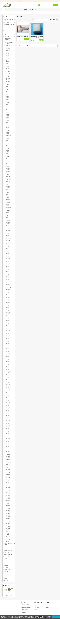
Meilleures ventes (50, 604)
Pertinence (38, 19)
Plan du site (24, 612)
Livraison (24, 602)
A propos (24, 605)
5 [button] (11, 595)
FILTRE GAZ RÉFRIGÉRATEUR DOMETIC (37, 37)
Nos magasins (25, 609)
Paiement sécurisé (26, 607)
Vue (51, 19)
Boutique (49, 607)
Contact (36, 609)
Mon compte (37, 607)
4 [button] (10, 595)
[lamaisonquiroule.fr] (6, 4)
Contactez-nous (25, 611)
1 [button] (6, 595)
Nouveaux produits (51, 605)
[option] (8, 591)
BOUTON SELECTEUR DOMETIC (23, 36)
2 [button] (7, 595)
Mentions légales (25, 604)
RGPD (36, 604)
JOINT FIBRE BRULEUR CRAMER (10, 589)
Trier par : (33, 19)
